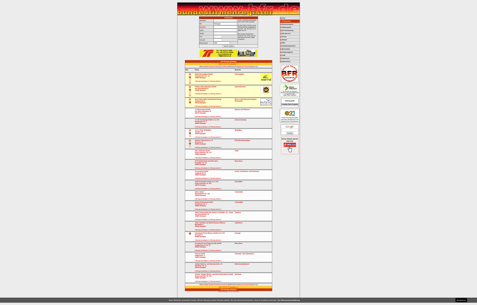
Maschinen (238, 161)
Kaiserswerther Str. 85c (203, 183)
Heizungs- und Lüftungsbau (244, 254)
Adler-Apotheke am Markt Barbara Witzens (210, 223)
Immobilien (238, 182)
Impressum (285, 58)
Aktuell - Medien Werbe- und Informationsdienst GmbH (214, 274)
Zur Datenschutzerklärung (289, 300)
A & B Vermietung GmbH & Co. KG (207, 120)
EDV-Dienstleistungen (242, 140)
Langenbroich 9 (200, 173)
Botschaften (286, 49)
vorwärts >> (233, 64)
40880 (197, 78)
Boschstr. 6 (199, 142)
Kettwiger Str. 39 (201, 163)
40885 (197, 257)
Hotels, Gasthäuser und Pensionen (247, 171)
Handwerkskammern (289, 46)
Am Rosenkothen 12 (202, 214)
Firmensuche (286, 21)
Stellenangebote (287, 52)
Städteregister (286, 27)
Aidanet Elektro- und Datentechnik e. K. (209, 264)
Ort (200, 24)
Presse (284, 36)
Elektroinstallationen (242, 264)
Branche (202, 27)
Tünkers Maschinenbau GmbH (205, 87)
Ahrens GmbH (200, 254)
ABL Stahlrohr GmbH (202, 151)
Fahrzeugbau (239, 74)
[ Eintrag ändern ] (215, 81)
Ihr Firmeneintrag (287, 30)
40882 (197, 123)
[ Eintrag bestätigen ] (202, 81)
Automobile (239, 192)
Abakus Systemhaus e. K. (204, 140)
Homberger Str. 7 (201, 121)
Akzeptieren (461, 300)
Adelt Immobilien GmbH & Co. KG (206, 182)
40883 (197, 164)
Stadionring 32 (200, 101)
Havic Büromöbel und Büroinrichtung (208, 99)
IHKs (283, 43)
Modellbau (238, 130)
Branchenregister (287, 24)
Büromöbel (239, 101)
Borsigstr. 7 (199, 235)
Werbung (238, 274)
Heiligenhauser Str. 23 (202, 245)
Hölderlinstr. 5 (200, 255)
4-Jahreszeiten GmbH (202, 109)
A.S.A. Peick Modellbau (203, 130)
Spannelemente (240, 87)
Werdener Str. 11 (201, 266)
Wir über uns (286, 33)
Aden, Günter (199, 192)
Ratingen (203, 78)
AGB (283, 55)
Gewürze (238, 212)
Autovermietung (240, 120)
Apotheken (238, 223)
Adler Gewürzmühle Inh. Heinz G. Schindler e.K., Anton (214, 212)
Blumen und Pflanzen (242, 109)
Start (283, 18)
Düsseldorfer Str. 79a (202, 194)
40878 (197, 103)
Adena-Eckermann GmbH (204, 202)
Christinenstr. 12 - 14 (202, 76)
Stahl (236, 151)
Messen (284, 39)
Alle (200, 66)
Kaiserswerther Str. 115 (203, 276)
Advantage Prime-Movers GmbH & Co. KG (210, 233)
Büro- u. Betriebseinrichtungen (246, 99)
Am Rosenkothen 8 (201, 88)
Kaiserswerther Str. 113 (203, 152)
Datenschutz (286, 61)
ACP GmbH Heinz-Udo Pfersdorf (206, 161)
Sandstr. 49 (199, 132)
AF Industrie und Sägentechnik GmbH (208, 243)
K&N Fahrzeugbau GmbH (204, 74)
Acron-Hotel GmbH (201, 171)
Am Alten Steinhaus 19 (203, 111)
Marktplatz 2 (199, 224)
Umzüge (238, 233)
